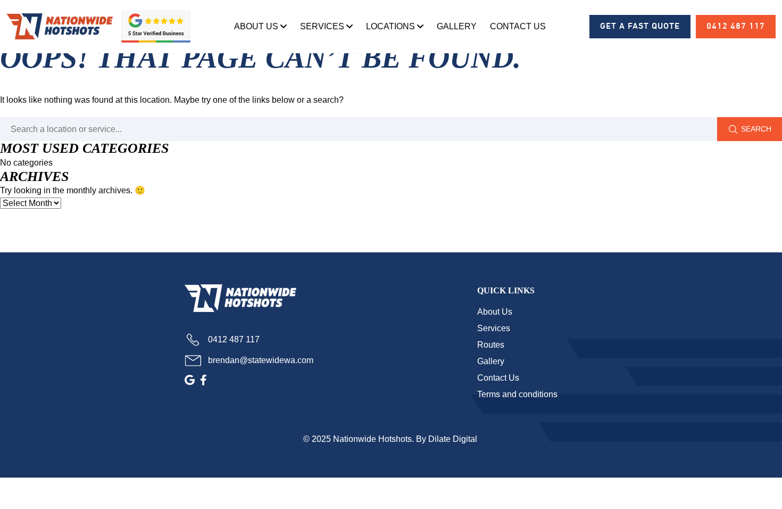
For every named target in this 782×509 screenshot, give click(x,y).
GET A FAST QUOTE (640, 26)
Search (756, 129)
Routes (490, 344)
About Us (256, 26)
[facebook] (203, 380)
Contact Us (518, 26)
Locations (390, 26)
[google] (190, 380)
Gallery (457, 26)
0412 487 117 (735, 26)
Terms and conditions (517, 394)
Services (322, 26)
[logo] (59, 26)
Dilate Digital (453, 439)
